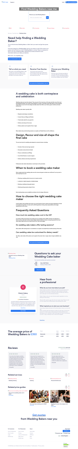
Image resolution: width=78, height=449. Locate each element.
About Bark (32, 431)
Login (9, 434)
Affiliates (32, 434)
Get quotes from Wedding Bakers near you (39, 83)
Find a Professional (12, 431)
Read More (42, 320)
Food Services (15, 33)
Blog (31, 436)
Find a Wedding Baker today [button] (15, 59)
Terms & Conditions (26, 445)
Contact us (66, 431)
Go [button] (47, 17)
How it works (10, 433)
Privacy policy (41, 445)
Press (31, 438)
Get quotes (39, 415)
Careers (31, 433)
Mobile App (10, 436)
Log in (63, 2)
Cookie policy (34, 445)
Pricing (19, 433)
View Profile (23, 310)
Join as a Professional (22, 434)
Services (10, 33)
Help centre (20, 436)
